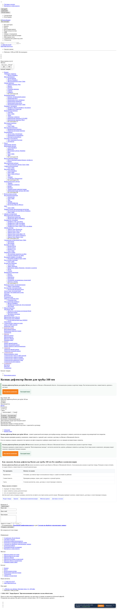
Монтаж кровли (8, 335)
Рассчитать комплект (10, 391)
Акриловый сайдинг (10, 144)
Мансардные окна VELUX (12, 317)
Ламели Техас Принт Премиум (17, 235)
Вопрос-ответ (8, 431)
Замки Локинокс (12, 266)
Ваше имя (3, 508)
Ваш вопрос (4, 514)
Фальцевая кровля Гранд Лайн (16, 104)
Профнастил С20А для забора (16, 224)
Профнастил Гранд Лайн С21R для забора (20, 226)
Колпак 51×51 (12, 249)
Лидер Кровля (12, 78)
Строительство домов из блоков (13, 357)
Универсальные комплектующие (17, 189)
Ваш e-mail (4, 511)
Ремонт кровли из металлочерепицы (14, 346)
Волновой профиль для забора (13, 257)
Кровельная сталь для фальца (16, 100)
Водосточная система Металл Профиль (19, 211)
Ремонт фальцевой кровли (12, 345)
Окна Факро (7, 321)
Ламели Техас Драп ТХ (14, 231)
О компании (7, 363)
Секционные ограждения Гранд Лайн (15, 240)
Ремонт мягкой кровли (10, 343)
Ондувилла (11, 141)
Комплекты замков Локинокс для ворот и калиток (22, 268)
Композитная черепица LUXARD (17, 118)
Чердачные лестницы (14, 314)
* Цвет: (3, 410)
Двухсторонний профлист (11, 301)
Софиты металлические (11, 166)
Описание (7, 430)
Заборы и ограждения (10, 214)
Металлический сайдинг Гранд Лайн (18, 164)
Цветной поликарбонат (14, 137)
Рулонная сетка (8, 297)
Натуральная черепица (10, 127)
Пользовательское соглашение (13, 547)
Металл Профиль (13, 75)
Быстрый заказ (25, 391)
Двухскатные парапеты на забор (17, 254)
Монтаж (6, 334)
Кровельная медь (12, 98)
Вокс (9, 152)
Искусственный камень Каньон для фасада (20, 160)
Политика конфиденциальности (13, 541)
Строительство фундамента (12, 361)
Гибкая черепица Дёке (14, 84)
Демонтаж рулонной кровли (12, 351)
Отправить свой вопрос (7, 527)
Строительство (8, 352)
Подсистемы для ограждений (12, 288)
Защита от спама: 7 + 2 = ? (8, 523)
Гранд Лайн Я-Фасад (14, 174)
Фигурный (11, 306)
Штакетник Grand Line (14, 217)
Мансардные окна (9, 308)
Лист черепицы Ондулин (15, 140)
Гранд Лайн (11, 113)
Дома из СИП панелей (10, 325)
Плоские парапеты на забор (16, 255)
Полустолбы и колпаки (11, 260)
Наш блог (7, 366)
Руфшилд (10, 92)
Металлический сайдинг (11, 163)
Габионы (6, 294)
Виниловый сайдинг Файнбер (16, 150)
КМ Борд (10, 187)
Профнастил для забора (11, 220)
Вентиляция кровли (10, 329)
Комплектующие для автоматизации (14, 284)
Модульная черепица (10, 123)
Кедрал (10, 186)
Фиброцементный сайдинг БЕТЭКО (18, 191)
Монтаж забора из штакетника (13, 560)
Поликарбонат (8, 132)
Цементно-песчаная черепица (16, 130)
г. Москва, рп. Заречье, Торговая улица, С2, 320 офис (19, 589)
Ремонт (6, 341)
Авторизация (8, 15)
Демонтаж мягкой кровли (11, 349)
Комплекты (11, 277)
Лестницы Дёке (8, 309)
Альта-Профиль (12, 147)
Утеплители (7, 332)
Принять (101, 605)
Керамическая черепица (14, 129)
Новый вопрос (5, 506)
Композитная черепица (11, 110)
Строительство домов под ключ (13, 323)
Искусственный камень (11, 158)
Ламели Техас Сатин (14, 232)
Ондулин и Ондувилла (10, 138)
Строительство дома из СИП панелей (15, 355)
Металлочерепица (9, 77)
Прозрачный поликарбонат (15, 135)
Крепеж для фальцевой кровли (17, 97)
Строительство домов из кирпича (14, 358)
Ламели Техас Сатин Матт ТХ (16, 234)
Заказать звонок (8, 49)
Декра (9, 115)
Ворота (10, 274)
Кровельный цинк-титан (15, 103)
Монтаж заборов (9, 338)
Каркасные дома (9, 326)
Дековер (10, 183)
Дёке (9, 155)
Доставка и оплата (9, 4)
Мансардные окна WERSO (12, 318)
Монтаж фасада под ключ (11, 556)
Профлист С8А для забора (15, 221)
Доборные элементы (10, 73)
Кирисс (10, 161)
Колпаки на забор (9, 244)
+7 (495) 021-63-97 (6, 45)
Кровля (6, 72)
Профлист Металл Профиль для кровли (19, 107)
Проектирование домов (11, 354)
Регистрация (7, 17)
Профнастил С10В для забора (16, 223)
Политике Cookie (86, 606)
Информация (4, 535)
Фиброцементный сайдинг (12, 181)
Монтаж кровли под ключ (11, 554)
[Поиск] (20, 43)
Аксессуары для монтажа (15, 134)
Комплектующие (12, 312)
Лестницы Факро (9, 315)
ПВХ (5, 206)
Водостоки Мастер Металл (15, 204)
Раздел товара (7, 498)
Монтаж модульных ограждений (13, 559)
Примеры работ (8, 340)
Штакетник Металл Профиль (16, 218)
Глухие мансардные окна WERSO (17, 320)
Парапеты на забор (9, 252)
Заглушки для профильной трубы (14, 292)
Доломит (10, 177)
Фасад (6, 143)
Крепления (11, 278)
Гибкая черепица (9, 83)
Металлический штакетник (12, 215)
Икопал (10, 86)
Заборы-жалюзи (8, 227)
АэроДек (10, 112)
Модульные (11, 243)
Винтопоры (7, 295)
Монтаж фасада (8, 337)
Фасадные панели (9, 169)
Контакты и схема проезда (12, 6)
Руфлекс (10, 90)
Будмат (10, 124)
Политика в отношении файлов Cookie (15, 542)
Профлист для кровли (10, 106)
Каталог (3, 565)
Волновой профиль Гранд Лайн (17, 258)
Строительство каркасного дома (13, 360)
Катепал (10, 87)
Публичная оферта (9, 545)
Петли (9, 269)
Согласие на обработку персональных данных (17, 544)
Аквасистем (11, 197)
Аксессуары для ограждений (12, 291)
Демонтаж (7, 348)
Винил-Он (11, 149)
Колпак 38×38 (12, 246)
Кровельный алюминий (14, 101)
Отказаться (109, 605)
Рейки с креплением (13, 286)
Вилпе (2, 405)
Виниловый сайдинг (10, 146)
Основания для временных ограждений (19, 280)
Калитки (10, 275)
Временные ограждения (11, 272)
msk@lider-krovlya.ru (7, 46)
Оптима (10, 201)
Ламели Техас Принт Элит (15, 237)
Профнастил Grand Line (14, 109)
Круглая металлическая (11, 195)
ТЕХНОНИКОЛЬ (13, 203)
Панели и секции (13, 281)
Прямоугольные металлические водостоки (16, 209)
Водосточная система (10, 194)
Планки (10, 271)
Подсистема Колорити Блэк (16, 289)
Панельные (11, 241)
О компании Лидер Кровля (12, 538)
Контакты (7, 365)
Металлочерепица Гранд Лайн (16, 81)
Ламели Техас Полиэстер (15, 229)
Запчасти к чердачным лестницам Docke (19, 311)
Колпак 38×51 (12, 247)
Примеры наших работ (10, 562)
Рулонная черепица (13, 89)
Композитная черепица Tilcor (16, 120)
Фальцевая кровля (9, 95)
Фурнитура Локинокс (10, 263)
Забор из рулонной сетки (11, 298)
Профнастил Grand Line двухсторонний (19, 304)
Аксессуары (11, 264)
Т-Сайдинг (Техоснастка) (15, 178)
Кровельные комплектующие (12, 331)
